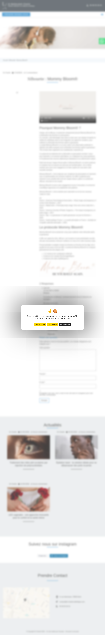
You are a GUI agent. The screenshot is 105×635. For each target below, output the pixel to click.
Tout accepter (40, 324)
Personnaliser (65, 324)
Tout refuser (52, 324)
